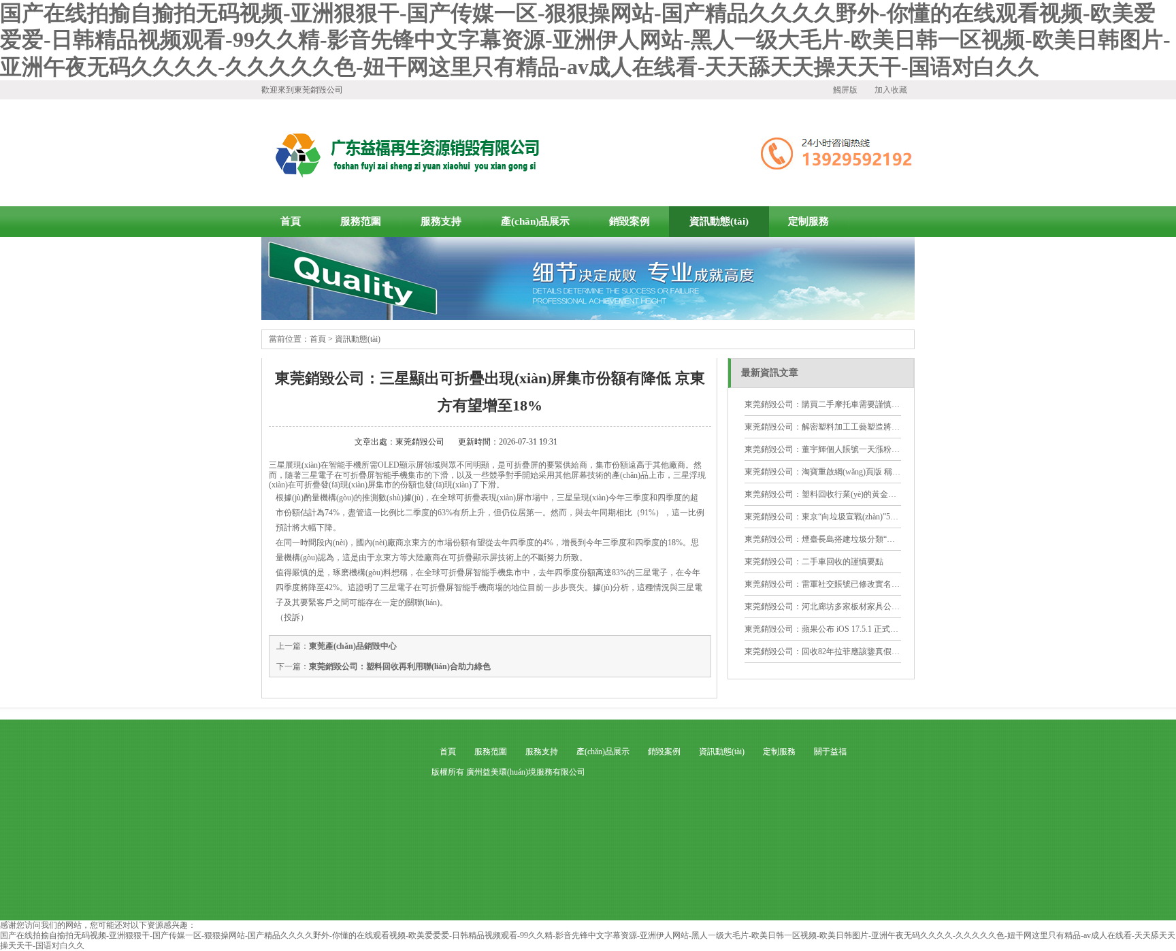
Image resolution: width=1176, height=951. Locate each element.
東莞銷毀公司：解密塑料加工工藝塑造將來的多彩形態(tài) (849, 427)
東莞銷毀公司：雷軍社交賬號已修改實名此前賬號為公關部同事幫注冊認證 (879, 584)
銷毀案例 (629, 221)
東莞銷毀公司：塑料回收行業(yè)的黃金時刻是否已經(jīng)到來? (860, 494)
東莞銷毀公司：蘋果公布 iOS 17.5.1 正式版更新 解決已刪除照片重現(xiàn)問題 (885, 629)
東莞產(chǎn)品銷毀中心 (353, 646)
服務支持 (441, 221)
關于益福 (830, 751)
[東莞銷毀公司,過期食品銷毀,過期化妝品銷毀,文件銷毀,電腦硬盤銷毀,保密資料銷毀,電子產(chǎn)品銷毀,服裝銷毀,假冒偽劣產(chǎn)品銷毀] (588, 317)
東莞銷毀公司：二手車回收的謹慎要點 (814, 561)
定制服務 (808, 221)
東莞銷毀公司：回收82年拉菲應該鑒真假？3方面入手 (840, 651)
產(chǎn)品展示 (535, 221)
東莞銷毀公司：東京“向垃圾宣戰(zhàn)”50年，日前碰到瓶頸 (852, 516)
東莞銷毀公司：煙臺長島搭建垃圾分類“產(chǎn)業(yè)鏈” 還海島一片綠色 (876, 539)
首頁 (290, 221)
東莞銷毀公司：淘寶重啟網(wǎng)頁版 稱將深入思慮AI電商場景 (860, 472)
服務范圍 (360, 221)
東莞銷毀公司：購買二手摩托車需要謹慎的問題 (830, 404)
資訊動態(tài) (719, 221)
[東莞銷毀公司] (405, 152)
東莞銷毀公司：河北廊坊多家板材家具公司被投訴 (834, 606)
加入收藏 (891, 90)
